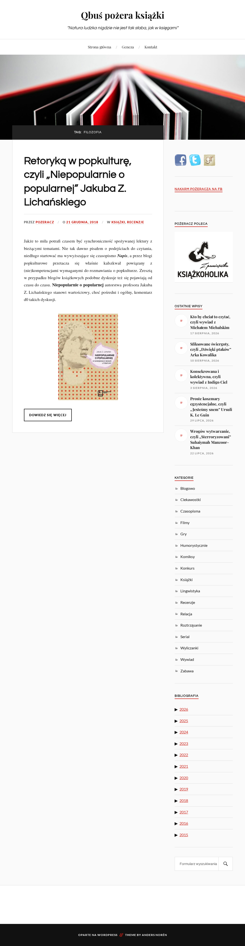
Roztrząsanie (191, 625)
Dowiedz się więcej (48, 415)
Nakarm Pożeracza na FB (199, 189)
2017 (183, 812)
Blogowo (187, 488)
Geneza (128, 46)
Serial (184, 636)
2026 (183, 709)
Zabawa (187, 671)
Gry (183, 533)
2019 (183, 789)
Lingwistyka (190, 590)
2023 (183, 743)
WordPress (107, 935)
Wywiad (187, 659)
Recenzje (135, 222)
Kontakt (151, 46)
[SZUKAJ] (225, 864)
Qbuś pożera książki (122, 15)
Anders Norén (154, 935)
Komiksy (187, 556)
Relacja (186, 613)
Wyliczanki (189, 648)
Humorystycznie (193, 545)
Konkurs (187, 568)
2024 (183, 732)
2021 (183, 766)
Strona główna (99, 46)
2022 (183, 754)
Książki (118, 222)
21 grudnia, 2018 (82, 222)
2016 (183, 823)
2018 (183, 800)
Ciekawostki (190, 499)
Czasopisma (190, 511)
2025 (183, 720)
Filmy (184, 522)
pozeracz (45, 222)
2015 (183, 834)
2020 (183, 777)
